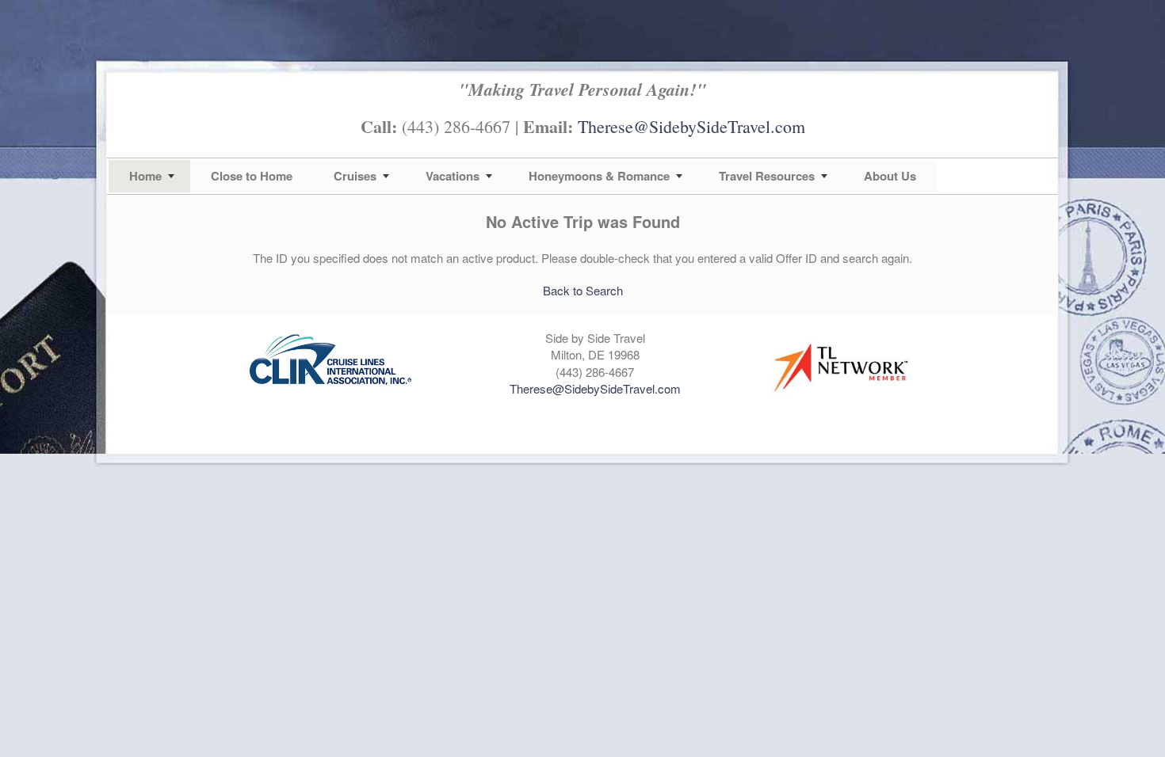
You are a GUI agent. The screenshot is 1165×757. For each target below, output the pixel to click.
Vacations (452, 175)
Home (145, 175)
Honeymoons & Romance (599, 175)
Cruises (355, 175)
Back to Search (583, 290)
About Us (890, 175)
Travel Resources (767, 175)
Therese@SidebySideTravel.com (691, 126)
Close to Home (251, 175)
